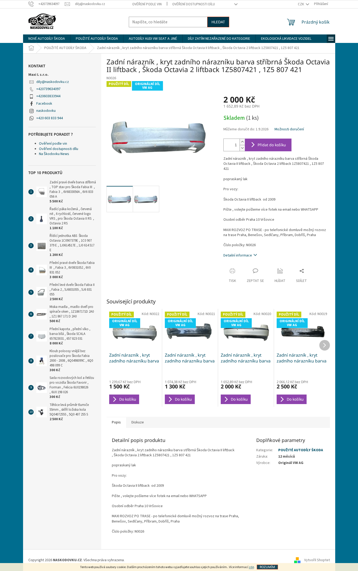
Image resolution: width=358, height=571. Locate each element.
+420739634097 (48, 89)
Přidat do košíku (272, 144)
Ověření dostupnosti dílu (193, 4)
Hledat (218, 21)
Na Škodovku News (54, 154)
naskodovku (46, 110)
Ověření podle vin (147, 4)
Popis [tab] (116, 422)
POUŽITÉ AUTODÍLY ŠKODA (300, 450)
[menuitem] (46, 38)
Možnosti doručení (289, 129)
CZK (301, 4)
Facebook (44, 103)
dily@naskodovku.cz (52, 82)
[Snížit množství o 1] (242, 148)
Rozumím (267, 567)
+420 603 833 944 (49, 118)
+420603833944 (48, 96)
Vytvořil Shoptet (317, 560)
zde (251, 567)
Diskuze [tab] (137, 422)
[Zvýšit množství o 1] (242, 142)
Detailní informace (237, 255)
